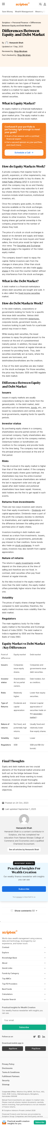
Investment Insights (24, 863)
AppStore (13, 1049)
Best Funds (7, 989)
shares (11, 112)
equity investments (24, 563)
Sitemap (5, 1084)
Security (5, 1080)
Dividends (36, 510)
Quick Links (7, 968)
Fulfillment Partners (10, 1076)
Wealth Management (24, 11)
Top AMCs (6, 978)
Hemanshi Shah (16, 43)
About (4, 963)
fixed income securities (29, 293)
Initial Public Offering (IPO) (14, 182)
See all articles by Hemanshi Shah (24, 849)
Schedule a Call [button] (22, 152)
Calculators (7, 994)
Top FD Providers (9, 984)
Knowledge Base (9, 958)
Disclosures (7, 1068)
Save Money (7, 11)
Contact (5, 947)
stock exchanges (23, 545)
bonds (34, 407)
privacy (19, 897)
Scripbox (6, 22)
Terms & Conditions (11, 1072)
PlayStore (36, 1049)
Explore (5, 952)
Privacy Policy (8, 1064)
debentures (33, 318)
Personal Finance (20, 22)
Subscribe (24, 1027)
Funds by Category (10, 973)
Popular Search (9, 999)
